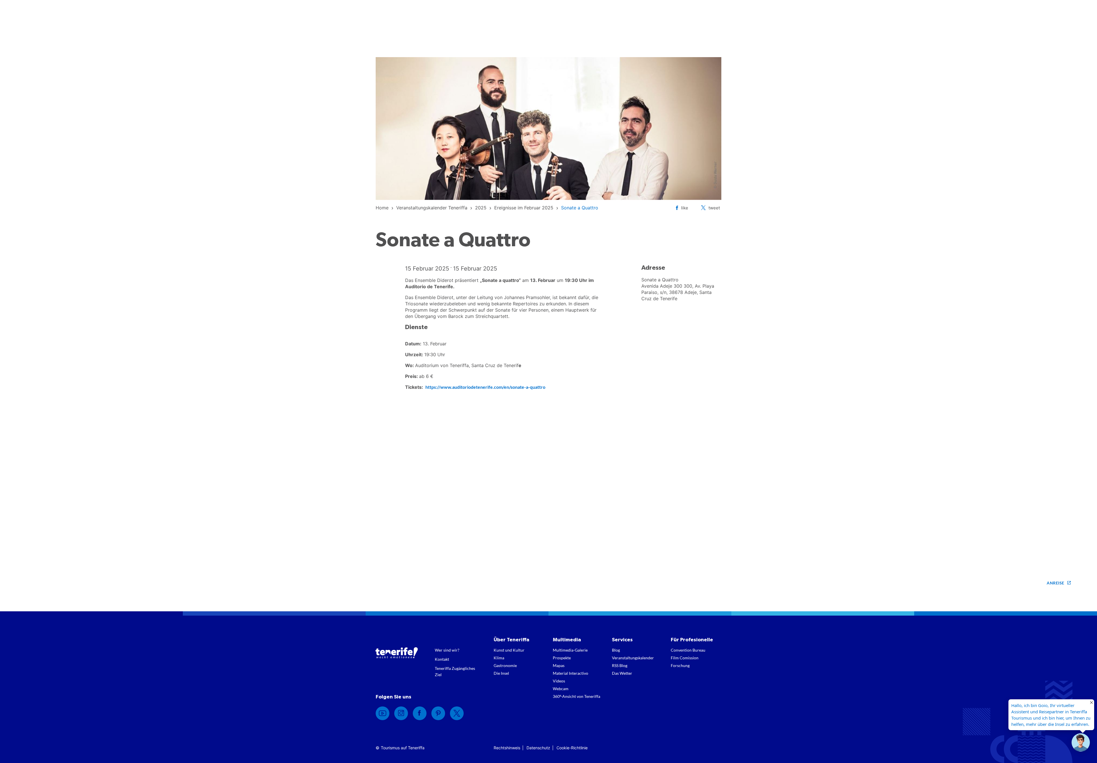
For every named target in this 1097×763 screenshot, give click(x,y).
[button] (1081, 742)
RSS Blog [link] (619, 665)
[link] (382, 208)
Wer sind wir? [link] (447, 650)
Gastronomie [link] (505, 665)
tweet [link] (714, 208)
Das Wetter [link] (622, 673)
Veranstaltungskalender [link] (633, 657)
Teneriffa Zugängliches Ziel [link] (455, 671)
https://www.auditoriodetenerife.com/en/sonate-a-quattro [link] (485, 387)
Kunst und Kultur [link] (509, 650)
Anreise (1055, 582)
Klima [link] (499, 657)
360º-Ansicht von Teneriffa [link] (576, 696)
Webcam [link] (560, 688)
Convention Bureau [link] (688, 650)
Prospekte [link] (562, 657)
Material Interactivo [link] (570, 673)
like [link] (684, 208)
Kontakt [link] (442, 659)
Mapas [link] (558, 665)
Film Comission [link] (684, 657)
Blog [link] (616, 650)
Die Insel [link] (501, 673)
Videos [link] (559, 680)
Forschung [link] (680, 665)
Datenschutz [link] (538, 747)
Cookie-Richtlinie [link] (572, 747)
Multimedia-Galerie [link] (570, 650)
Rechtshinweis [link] (507, 747)
